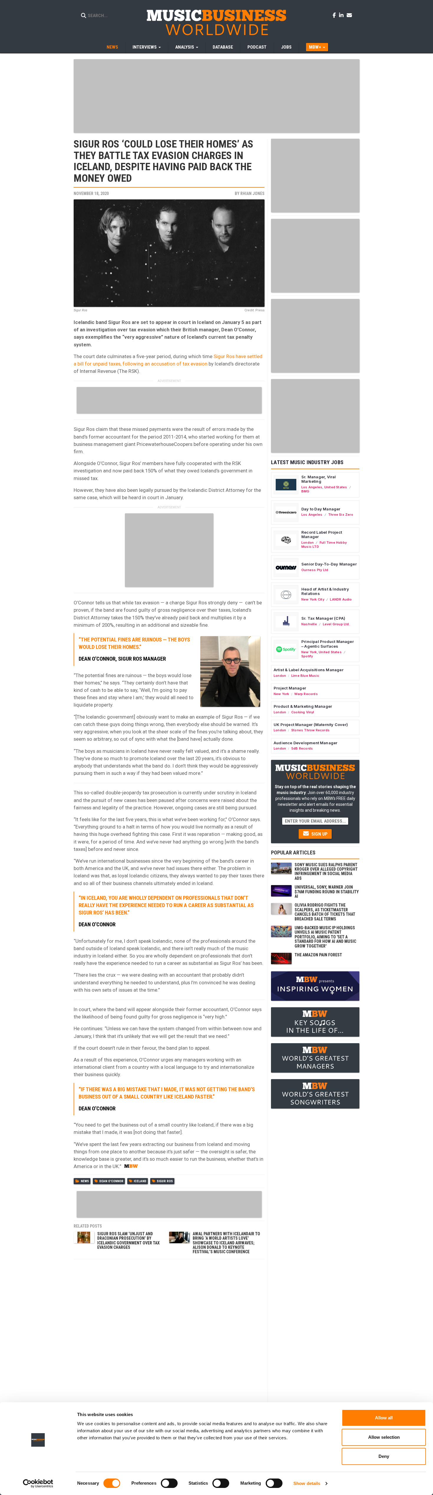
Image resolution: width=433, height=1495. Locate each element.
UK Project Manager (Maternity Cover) (311, 724)
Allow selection (384, 1437)
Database (223, 47)
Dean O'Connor (111, 1181)
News (112, 47)
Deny (384, 1456)
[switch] (169, 1483)
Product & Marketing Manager (303, 706)
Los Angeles (311, 487)
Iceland (140, 1181)
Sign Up (319, 834)
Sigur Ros (165, 1181)
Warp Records (306, 694)
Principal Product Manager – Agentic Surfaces (327, 644)
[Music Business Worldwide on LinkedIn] (342, 15)
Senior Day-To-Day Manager (329, 564)
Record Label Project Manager (321, 534)
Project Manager (290, 688)
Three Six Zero (340, 514)
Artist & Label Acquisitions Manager (308, 669)
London (307, 542)
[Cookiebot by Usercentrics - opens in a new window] (38, 1483)
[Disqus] (169, 1336)
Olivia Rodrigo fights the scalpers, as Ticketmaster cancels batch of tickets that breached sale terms (325, 912)
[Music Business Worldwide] (216, 22)
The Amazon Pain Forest (318, 954)
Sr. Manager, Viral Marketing (318, 479)
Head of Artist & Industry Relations (325, 591)
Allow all (384, 1417)
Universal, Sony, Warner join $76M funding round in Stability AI (327, 892)
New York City (312, 599)
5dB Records (302, 748)
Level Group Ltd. (336, 624)
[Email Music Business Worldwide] (349, 15)
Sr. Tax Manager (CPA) (323, 618)
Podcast (257, 47)
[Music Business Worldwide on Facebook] (335, 15)
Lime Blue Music (305, 676)
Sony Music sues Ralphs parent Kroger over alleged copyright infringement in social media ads (326, 871)
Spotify (307, 656)
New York (309, 652)
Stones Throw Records (310, 730)
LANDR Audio (341, 599)
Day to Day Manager (321, 509)
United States (335, 487)
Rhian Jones (252, 193)
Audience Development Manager (305, 742)
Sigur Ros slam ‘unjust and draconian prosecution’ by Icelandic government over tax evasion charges (128, 1240)
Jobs (286, 47)
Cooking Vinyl (302, 712)
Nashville (309, 624)
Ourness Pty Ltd (314, 570)
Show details (306, 1483)
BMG (305, 491)
